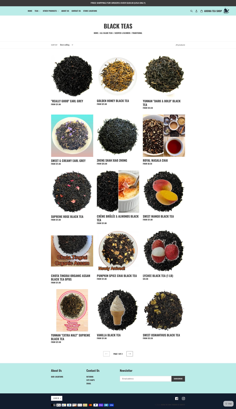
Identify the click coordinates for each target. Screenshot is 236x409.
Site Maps (90, 380)
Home (96, 33)
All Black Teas (106, 33)
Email (88, 383)
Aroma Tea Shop (213, 11)
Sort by (54, 45)
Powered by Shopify (178, 405)
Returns (89, 376)
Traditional (137, 33)
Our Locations (57, 376)
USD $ (56, 398)
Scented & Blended (122, 33)
